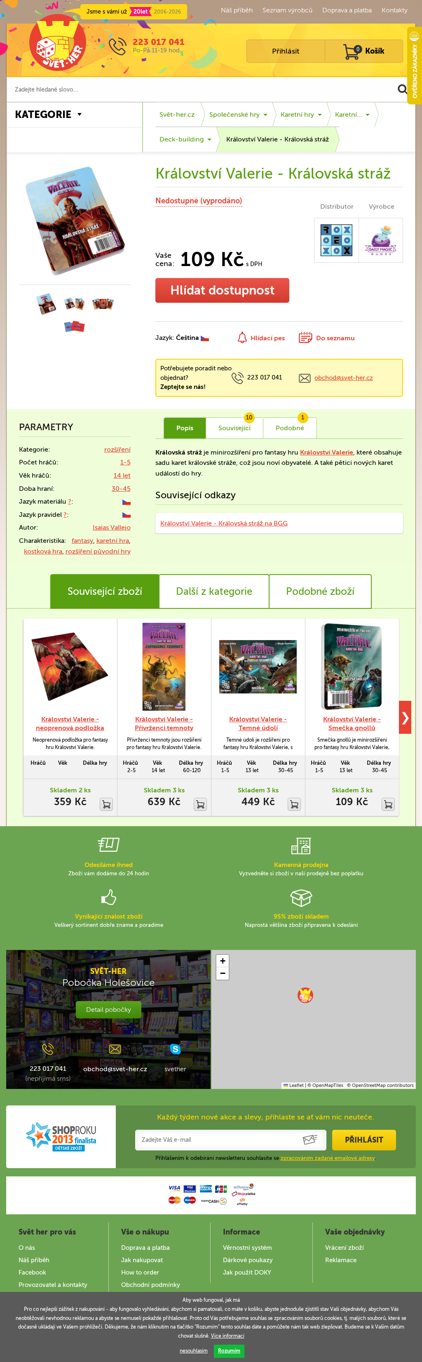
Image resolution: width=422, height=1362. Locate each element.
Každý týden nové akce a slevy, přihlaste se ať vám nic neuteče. (265, 1117)
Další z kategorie (214, 591)
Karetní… (348, 114)
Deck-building (181, 139)
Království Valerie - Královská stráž (277, 139)
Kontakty (395, 10)
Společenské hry (234, 114)
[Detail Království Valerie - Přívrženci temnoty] (164, 667)
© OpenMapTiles (325, 1085)
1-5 (125, 462)
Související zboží (105, 591)
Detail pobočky (108, 1009)
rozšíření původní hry (98, 551)
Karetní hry (297, 114)
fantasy (82, 540)
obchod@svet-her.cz (343, 378)
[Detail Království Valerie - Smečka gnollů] (352, 667)
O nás (27, 1247)
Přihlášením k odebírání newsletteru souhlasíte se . (265, 1158)
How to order (140, 1272)
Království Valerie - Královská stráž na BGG (224, 523)
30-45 (121, 488)
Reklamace (340, 1260)
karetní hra (112, 540)
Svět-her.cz (177, 114)
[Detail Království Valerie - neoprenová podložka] (70, 667)
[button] (305, 995)
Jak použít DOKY (247, 1272)
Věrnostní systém (247, 1247)
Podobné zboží (320, 591)
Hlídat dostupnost (222, 290)
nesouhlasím (194, 1351)
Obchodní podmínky (150, 1285)
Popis (184, 428)
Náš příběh (237, 10)
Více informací (227, 1336)
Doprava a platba (347, 10)
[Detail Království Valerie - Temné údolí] (258, 667)
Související (235, 425)
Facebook (32, 1272)
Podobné (290, 425)
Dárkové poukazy (248, 1260)
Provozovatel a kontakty (53, 1285)
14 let (122, 475)
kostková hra (43, 551)
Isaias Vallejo (112, 527)
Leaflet (296, 1085)
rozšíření (117, 449)
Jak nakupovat (142, 1260)
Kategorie (43, 114)
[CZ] (126, 501)
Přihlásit (285, 51)
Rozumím (229, 1351)
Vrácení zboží (344, 1247)
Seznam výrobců (287, 10)
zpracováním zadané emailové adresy (328, 1158)
